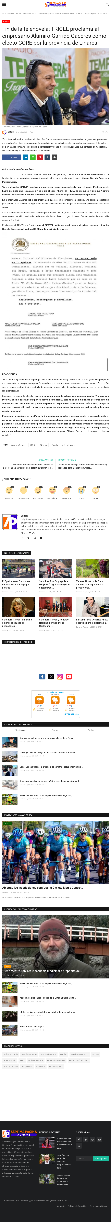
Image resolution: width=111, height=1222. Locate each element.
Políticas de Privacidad (77, 1206)
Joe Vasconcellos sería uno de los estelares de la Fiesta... (47, 738)
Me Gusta (9, 498)
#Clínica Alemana (35, 1060)
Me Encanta (38, 498)
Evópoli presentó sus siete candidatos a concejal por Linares (16, 584)
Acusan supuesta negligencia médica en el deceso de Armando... (51, 781)
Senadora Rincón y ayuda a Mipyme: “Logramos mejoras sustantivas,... (54, 584)
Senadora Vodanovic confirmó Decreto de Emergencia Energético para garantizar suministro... (28, 466)
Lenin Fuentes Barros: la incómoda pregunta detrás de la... (64, 1161)
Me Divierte (52, 498)
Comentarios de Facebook (18, 642)
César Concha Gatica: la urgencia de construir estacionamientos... (51, 767)
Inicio (4, 13)
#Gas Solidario (10, 1060)
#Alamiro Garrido (18, 445)
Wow (95, 498)
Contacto (61, 1206)
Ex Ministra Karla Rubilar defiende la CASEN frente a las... (64, 1143)
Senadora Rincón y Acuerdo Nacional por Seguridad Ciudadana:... (54, 622)
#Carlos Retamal (11, 1066)
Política (11, 13)
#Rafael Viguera (55, 1066)
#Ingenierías (27, 1066)
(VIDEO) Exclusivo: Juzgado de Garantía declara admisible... (48, 752)
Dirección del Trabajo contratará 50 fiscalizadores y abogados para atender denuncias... (82, 466)
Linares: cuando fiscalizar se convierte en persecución (63, 1180)
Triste (81, 498)
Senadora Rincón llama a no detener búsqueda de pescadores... (17, 622)
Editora (11, 132)
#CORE (33, 445)
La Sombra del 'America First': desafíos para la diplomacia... (92, 621)
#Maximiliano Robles (56, 1060)
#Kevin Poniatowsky (79, 1054)
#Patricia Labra (68, 445)
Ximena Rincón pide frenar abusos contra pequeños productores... (90, 584)
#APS (22, 1060)
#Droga (95, 1054)
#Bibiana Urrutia (11, 1054)
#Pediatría (40, 1066)
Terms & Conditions (98, 1206)
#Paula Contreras (29, 1054)
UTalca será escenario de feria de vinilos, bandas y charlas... (48, 1012)
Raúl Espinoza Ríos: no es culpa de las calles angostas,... (47, 795)
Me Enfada (66, 498)
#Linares (43, 445)
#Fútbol (63, 1054)
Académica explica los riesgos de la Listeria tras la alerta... (48, 998)
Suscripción (101, 1158)
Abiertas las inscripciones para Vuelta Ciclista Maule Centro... (42, 887)
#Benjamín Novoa (48, 1054)
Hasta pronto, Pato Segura (32, 1026)
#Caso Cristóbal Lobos (78, 1060)
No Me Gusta (23, 498)
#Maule (55, 445)
